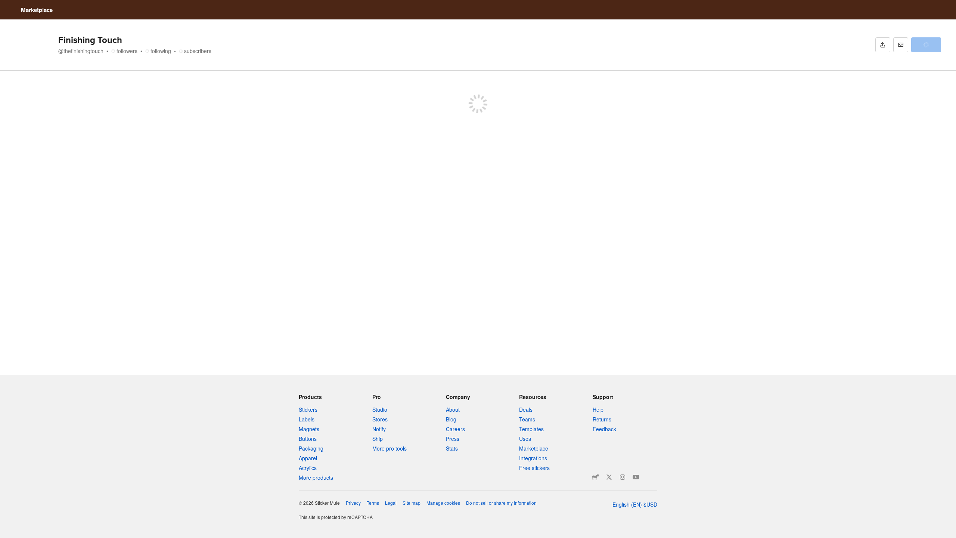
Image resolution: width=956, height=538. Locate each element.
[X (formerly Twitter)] (609, 477)
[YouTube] (636, 477)
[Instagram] (623, 477)
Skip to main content (5, 5)
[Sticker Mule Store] (596, 477)
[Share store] (882, 44)
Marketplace (37, 10)
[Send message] (900, 44)
